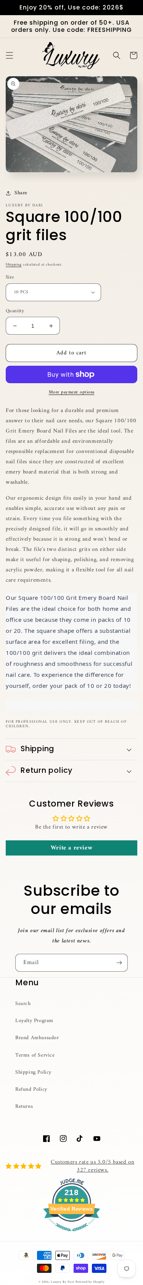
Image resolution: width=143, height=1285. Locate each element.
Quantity (15, 311)
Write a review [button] (71, 848)
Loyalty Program (34, 1020)
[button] (9, 55)
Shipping (14, 264)
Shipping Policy (33, 1072)
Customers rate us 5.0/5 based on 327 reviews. (92, 1166)
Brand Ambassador (37, 1038)
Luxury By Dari (63, 1282)
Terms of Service (35, 1055)
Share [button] (20, 193)
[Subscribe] (119, 963)
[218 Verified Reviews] (71, 1236)
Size (10, 277)
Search (23, 1003)
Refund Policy (31, 1089)
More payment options (72, 392)
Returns (24, 1106)
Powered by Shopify (90, 1282)
